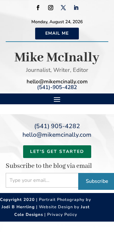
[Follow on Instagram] (51, 8)
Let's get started (57, 151)
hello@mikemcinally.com (57, 81)
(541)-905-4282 (57, 87)
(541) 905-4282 (57, 126)
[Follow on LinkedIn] (76, 8)
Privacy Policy (62, 214)
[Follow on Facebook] (38, 8)
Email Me (57, 33)
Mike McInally (57, 57)
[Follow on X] (63, 8)
